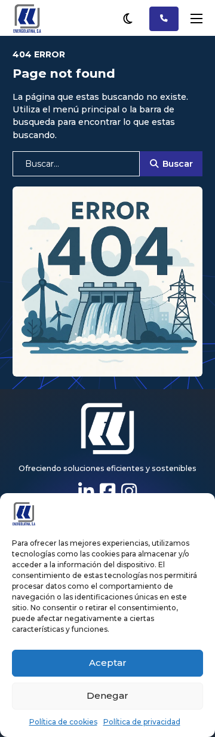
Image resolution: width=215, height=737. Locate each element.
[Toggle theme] (128, 18)
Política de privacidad (141, 721)
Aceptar (108, 662)
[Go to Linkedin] (86, 491)
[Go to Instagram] (129, 491)
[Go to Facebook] (107, 491)
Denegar (107, 695)
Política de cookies (63, 721)
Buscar (177, 163)
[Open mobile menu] (196, 18)
